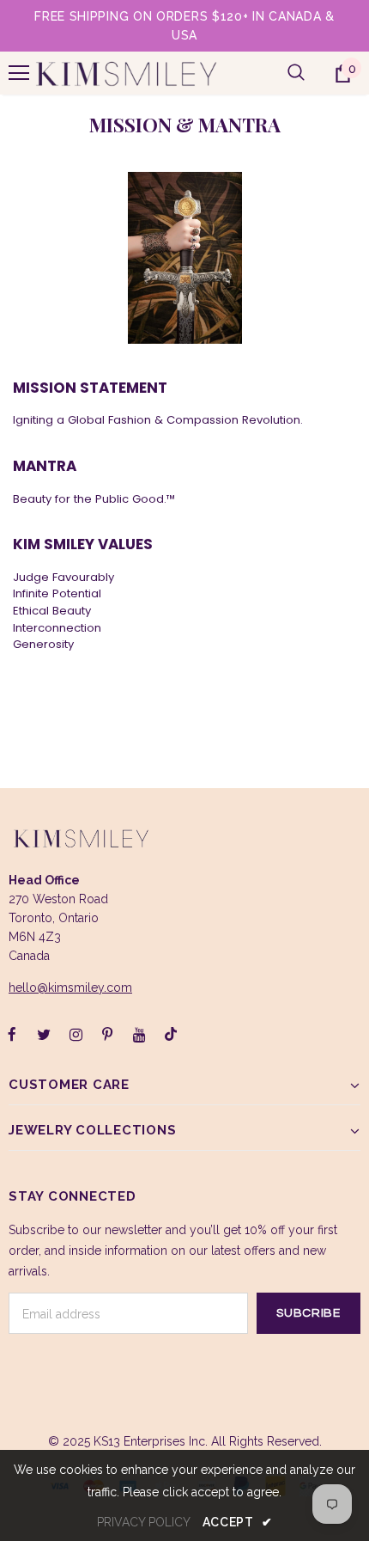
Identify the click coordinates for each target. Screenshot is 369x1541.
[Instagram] (75, 1033)
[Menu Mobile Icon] (19, 73)
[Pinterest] (107, 1033)
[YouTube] (139, 1033)
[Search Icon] (296, 73)
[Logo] (125, 73)
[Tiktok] (170, 1033)
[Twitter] (43, 1033)
